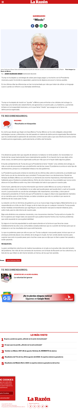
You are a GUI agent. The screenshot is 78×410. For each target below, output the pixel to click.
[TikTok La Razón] (42, 406)
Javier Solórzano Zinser (14, 74)
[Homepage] (39, 2)
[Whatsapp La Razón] (41, 26)
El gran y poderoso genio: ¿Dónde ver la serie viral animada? (25, 339)
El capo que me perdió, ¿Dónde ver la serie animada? (23, 345)
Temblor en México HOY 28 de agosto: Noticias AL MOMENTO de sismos (31, 351)
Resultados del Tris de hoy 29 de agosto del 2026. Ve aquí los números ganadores (34, 357)
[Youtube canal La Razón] (46, 406)
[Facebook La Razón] (32, 26)
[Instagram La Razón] (38, 406)
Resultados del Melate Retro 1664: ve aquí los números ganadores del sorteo (32, 363)
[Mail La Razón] (45, 26)
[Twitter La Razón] (37, 26)
